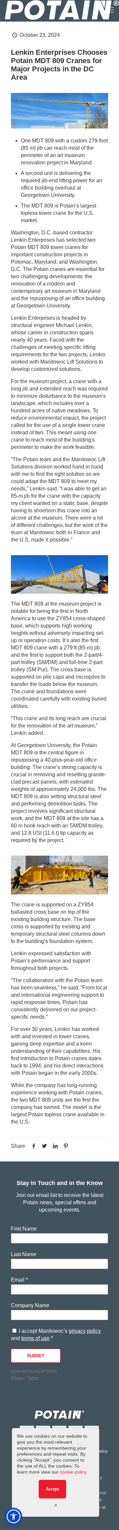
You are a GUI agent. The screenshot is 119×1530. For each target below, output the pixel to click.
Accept (52, 1489)
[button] (13, 1516)
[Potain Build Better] (62, 10)
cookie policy (73, 1472)
